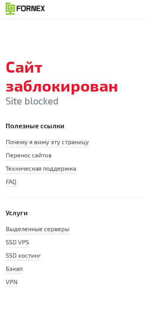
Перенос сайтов (29, 155)
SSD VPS (17, 242)
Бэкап (14, 268)
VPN (12, 281)
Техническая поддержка (41, 168)
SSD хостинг (23, 255)
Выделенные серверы (37, 228)
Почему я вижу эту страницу (47, 141)
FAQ (11, 181)
